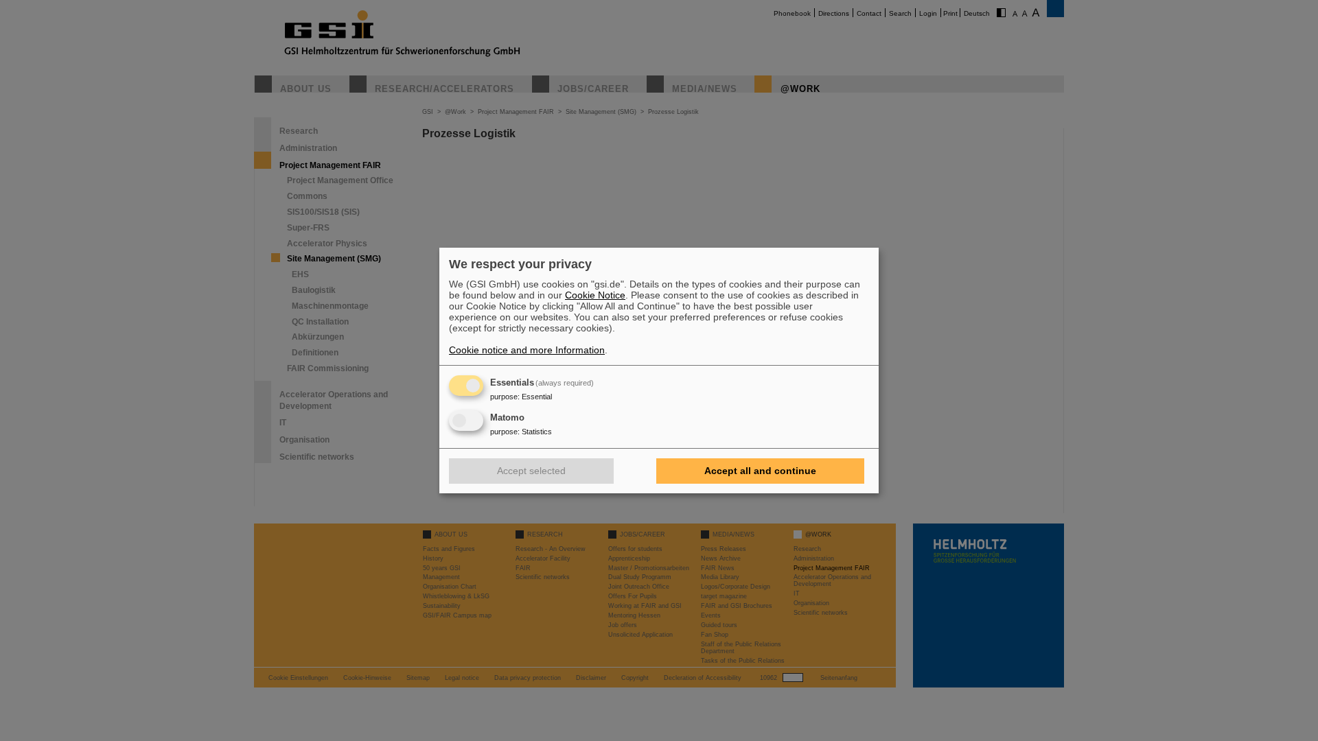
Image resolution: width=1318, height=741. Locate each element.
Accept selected (531, 470)
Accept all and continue (760, 470)
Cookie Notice (595, 295)
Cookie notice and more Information (527, 349)
